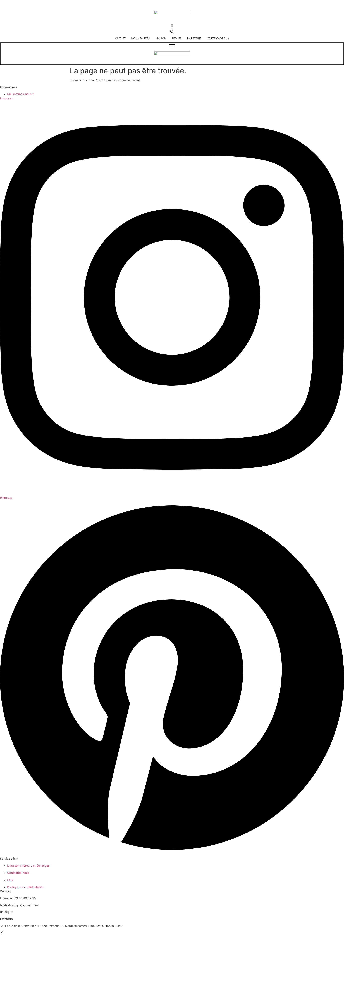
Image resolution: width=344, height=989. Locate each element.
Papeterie (194, 38)
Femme (176, 38)
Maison (160, 38)
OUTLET (120, 38)
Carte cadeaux (218, 38)
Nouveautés (140, 38)
